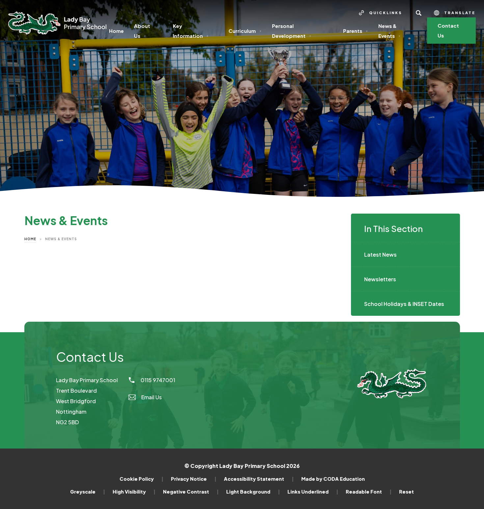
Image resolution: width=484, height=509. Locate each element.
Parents (355, 31)
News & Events (389, 31)
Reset (406, 492)
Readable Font (368, 492)
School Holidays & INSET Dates (404, 303)
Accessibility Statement (259, 479)
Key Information (191, 31)
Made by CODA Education (333, 479)
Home (116, 31)
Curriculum (245, 31)
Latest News (380, 254)
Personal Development (291, 31)
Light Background (253, 492)
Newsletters (380, 279)
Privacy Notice (193, 479)
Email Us (151, 397)
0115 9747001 (158, 380)
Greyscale (87, 492)
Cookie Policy (141, 479)
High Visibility (134, 492)
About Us (142, 31)
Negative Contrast (191, 492)
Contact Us (448, 30)
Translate (459, 13)
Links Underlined (312, 492)
